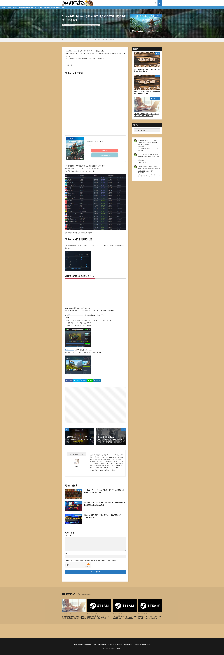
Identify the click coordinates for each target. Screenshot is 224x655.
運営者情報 (88, 644)
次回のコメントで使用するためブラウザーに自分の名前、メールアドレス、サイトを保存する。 (92, 560)
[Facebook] (69, 380)
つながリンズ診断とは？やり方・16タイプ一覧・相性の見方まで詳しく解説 (146, 115)
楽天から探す (105, 150)
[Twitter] (76, 380)
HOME (65, 40)
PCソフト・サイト (155, 98)
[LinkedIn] (97, 380)
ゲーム (96, 25)
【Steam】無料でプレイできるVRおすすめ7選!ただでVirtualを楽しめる (103, 516)
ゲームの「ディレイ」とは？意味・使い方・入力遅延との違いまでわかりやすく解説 (104, 491)
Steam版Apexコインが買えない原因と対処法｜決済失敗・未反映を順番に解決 (74, 617)
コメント (68, 535)
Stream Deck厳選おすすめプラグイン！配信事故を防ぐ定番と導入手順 (99, 617)
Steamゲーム (78, 25)
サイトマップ (128, 644)
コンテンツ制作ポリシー (142, 644)
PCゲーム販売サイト (86, 25)
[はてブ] (83, 380)
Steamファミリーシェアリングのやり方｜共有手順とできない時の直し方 (149, 617)
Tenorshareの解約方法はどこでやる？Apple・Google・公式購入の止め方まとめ (149, 142)
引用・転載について (100, 644)
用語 (80, 490)
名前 (66, 553)
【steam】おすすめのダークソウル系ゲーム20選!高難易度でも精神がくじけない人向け (104, 503)
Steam (93, 25)
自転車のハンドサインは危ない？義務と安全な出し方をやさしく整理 (147, 92)
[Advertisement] (95, 96)
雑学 (158, 53)
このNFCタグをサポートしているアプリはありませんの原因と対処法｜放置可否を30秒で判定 (149, 169)
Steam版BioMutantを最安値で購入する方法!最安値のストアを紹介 (99, 40)
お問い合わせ (78, 644)
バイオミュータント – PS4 (94, 141)
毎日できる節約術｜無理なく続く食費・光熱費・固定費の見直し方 (147, 70)
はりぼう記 (117, 648)
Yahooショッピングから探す (105, 155)
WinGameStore (69, 350)
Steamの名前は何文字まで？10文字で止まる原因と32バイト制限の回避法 (124, 617)
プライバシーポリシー (115, 644)
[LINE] (90, 380)
